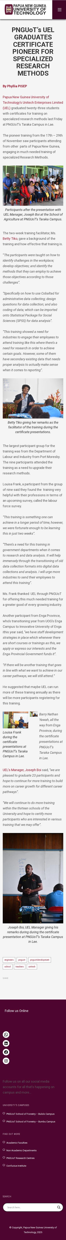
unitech (31, 966)
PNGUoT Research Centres (20, 1158)
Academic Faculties (16, 1142)
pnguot (21, 959)
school (7, 966)
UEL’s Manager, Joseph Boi (22, 770)
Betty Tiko (10, 238)
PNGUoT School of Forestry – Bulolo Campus (30, 1114)
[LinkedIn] (6, 1043)
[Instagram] (6, 1061)
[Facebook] (6, 1052)
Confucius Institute (16, 1165)
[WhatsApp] (6, 1034)
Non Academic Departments (21, 1150)
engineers (9, 959)
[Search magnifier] (58, 1207)
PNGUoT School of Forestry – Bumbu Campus (30, 1121)
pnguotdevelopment (39, 959)
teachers (20, 966)
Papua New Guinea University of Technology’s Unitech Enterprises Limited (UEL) (33, 102)
